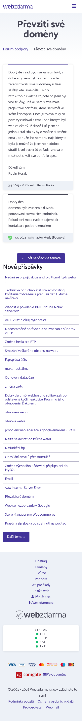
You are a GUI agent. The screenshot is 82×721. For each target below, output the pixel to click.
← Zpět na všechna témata (41, 258)
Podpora (41, 579)
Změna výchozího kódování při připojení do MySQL (36, 468)
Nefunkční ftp (15, 448)
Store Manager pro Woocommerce (30, 515)
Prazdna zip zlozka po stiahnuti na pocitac (35, 524)
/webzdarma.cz (41, 603)
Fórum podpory (15, 49)
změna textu (14, 387)
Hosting (41, 561)
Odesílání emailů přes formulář (27, 457)
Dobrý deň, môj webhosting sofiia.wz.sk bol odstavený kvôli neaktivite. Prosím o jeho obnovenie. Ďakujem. (36, 399)
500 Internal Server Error (23, 488)
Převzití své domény (19, 497)
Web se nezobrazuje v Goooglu (27, 506)
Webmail (52, 707)
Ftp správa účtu (16, 360)
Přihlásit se (42, 597)
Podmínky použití (21, 702)
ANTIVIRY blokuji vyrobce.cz (25, 320)
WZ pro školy (41, 585)
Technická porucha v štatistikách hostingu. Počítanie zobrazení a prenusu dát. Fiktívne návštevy (36, 294)
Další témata (16, 537)
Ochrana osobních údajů (56, 702)
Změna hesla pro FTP (20, 342)
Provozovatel (32, 707)
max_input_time (16, 369)
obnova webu (15, 421)
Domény (41, 567)
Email (9, 479)
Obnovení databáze (19, 378)
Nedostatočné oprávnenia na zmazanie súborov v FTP (40, 331)
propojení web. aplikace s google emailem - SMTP (40, 430)
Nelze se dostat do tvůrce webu (28, 439)
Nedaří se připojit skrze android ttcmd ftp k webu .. (40, 279)
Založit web (41, 591)
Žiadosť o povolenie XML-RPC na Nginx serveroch (33, 309)
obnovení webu (16, 412)
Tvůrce (41, 573)
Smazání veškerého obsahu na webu (32, 351)
